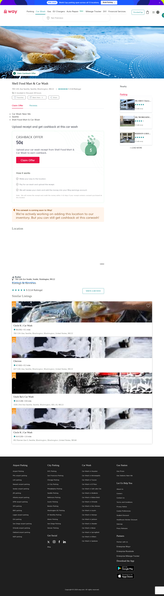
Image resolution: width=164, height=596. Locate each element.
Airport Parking (18, 471)
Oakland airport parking (21, 532)
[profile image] (155, 12)
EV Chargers (59, 11)
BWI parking (17, 510)
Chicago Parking (53, 480)
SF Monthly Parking (54, 515)
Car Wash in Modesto (90, 493)
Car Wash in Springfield (90, 532)
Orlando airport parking (21, 528)
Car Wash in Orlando (89, 502)
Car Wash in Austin (89, 510)
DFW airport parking (20, 502)
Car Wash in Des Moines (91, 506)
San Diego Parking (54, 524)
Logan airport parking (20, 515)
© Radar (15, 282)
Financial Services (117, 11)
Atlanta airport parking (21, 497)
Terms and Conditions (124, 502)
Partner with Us (122, 542)
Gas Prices (120, 471)
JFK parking (17, 493)
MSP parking (17, 537)
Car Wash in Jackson (89, 519)
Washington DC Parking (56, 510)
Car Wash (40, 11)
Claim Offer (28, 160)
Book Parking (109, 2)
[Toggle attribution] (58, 280)
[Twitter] (48, 542)
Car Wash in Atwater (89, 524)
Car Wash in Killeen (89, 537)
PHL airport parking (20, 475)
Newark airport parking (21, 484)
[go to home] (10, 11)
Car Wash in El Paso (89, 484)
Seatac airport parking (21, 489)
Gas (49, 11)
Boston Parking (52, 506)
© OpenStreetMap (27, 282)
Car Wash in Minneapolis (91, 475)
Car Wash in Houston (90, 471)
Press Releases (122, 528)
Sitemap (119, 524)
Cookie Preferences (124, 511)
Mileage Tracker (93, 11)
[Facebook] (59, 542)
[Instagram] (54, 542)
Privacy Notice (122, 507)
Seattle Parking (52, 493)
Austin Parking (52, 502)
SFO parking (17, 506)
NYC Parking (51, 471)
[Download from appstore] (134, 576)
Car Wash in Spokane (90, 541)
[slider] (63, 88)
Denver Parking (53, 528)
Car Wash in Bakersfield (91, 497)
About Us (120, 489)
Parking (30, 11)
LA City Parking (52, 484)
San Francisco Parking (55, 475)
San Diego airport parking (22, 524)
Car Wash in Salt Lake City (91, 489)
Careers (119, 493)
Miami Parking (52, 519)
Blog (49, 547)
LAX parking (17, 480)
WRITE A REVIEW (93, 291)
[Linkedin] (64, 542)
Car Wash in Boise (88, 528)
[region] (63, 254)
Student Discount (123, 515)
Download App (138, 12)
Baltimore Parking (53, 497)
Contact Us (121, 498)
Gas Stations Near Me (125, 475)
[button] (153, 12)
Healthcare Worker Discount (127, 520)
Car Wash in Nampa (89, 515)
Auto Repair (75, 11)
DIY (105, 11)
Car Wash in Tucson (89, 480)
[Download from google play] (134, 569)
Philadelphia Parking (54, 489)
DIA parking (17, 519)
